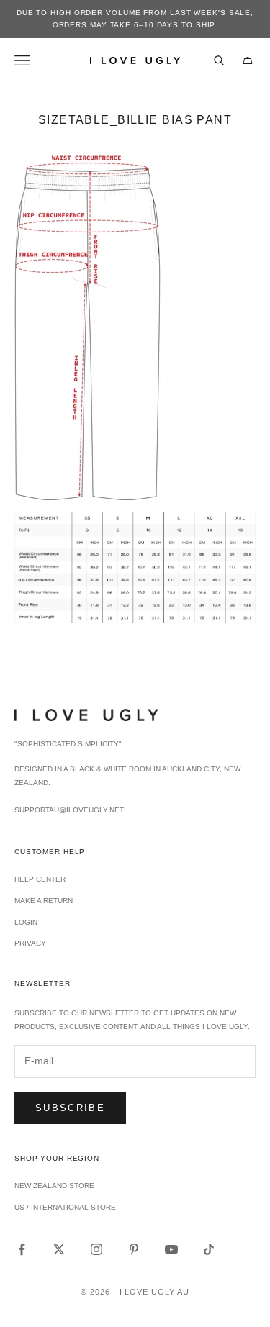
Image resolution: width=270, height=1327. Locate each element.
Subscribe (70, 1107)
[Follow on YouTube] (171, 1249)
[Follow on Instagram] (96, 1249)
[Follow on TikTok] (209, 1249)
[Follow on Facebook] (21, 1249)
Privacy (30, 943)
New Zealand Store (54, 1186)
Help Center (40, 879)
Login (25, 922)
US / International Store (65, 1207)
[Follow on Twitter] (59, 1249)
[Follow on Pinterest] (134, 1249)
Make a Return (43, 901)
